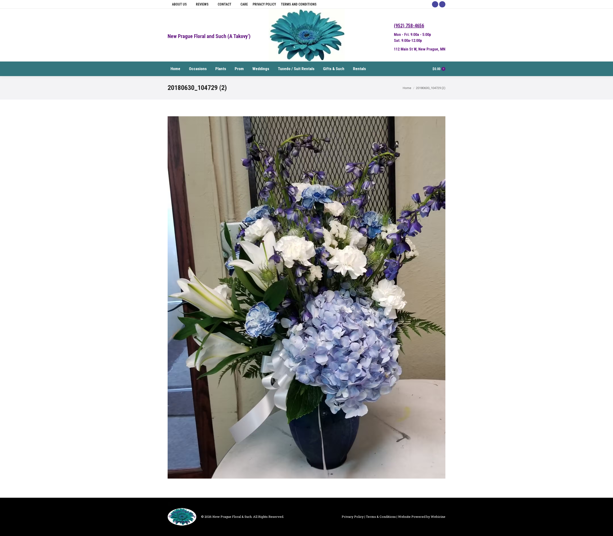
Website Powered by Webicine (421, 516)
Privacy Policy (353, 516)
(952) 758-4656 (409, 25)
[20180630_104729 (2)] (306, 297)
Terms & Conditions (381, 516)
